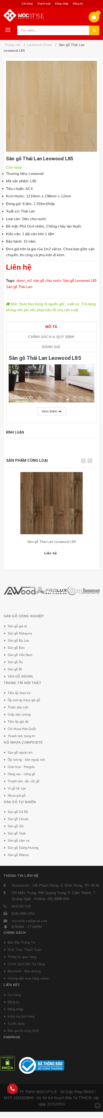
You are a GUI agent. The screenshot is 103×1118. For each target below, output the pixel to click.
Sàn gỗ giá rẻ (17, 626)
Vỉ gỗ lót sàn (17, 788)
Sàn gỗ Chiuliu (18, 819)
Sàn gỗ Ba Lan (18, 640)
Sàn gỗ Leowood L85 (80, 280)
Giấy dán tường (19, 714)
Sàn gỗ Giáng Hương (23, 848)
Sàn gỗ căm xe (18, 840)
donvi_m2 (24, 280)
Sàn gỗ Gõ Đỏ (18, 812)
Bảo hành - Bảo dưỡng (24, 971)
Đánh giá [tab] (51, 347)
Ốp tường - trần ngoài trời (26, 760)
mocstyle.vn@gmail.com (29, 921)
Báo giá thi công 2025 (23, 1031)
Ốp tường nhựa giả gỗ (24, 700)
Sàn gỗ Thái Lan (19, 287)
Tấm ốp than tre (19, 693)
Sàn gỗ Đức (16, 648)
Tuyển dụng (16, 1023)
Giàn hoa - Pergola (21, 767)
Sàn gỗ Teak (17, 833)
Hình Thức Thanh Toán (24, 949)
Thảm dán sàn (18, 707)
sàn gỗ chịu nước (47, 280)
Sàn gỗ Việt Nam (20, 655)
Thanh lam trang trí (21, 736)
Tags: (11, 280)
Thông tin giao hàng (22, 957)
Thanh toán (44, 3)
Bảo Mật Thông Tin (21, 942)
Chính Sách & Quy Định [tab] (51, 337)
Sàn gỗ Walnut (18, 855)
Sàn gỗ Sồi (16, 826)
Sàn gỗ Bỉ (15, 669)
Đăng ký (78, 3)
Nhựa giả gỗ (16, 795)
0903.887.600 (21, 906)
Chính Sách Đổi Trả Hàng (26, 964)
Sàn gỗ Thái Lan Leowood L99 (51, 542)
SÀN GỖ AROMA (20, 676)
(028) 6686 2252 (23, 913)
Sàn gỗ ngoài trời (20, 752)
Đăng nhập (61, 3)
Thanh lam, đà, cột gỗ (23, 781)
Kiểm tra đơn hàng (21, 1016)
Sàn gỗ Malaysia (20, 633)
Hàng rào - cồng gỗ (21, 774)
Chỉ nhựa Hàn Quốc (22, 729)
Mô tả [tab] (51, 327)
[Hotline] (12, 1089)
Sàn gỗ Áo (15, 662)
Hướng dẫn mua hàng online (28, 978)
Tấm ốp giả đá (18, 721)
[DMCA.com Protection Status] (7, 1063)
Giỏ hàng (27, 3)
